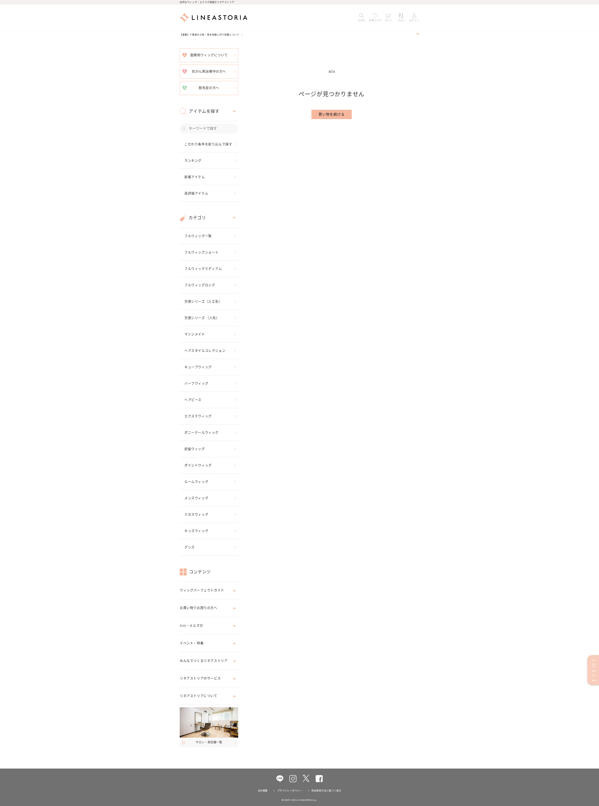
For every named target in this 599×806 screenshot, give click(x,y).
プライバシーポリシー (289, 790)
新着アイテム (194, 177)
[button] (361, 17)
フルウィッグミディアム (203, 269)
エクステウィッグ (198, 416)
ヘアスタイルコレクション (204, 350)
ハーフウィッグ (196, 383)
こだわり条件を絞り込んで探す (208, 144)
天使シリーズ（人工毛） (203, 301)
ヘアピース (192, 400)
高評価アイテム (196, 193)
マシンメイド (194, 334)
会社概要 (263, 790)
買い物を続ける (331, 114)
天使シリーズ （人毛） (201, 318)
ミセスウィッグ (196, 514)
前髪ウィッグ (194, 449)
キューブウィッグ (198, 367)
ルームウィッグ (196, 482)
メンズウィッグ (196, 498)
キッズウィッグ (196, 531)
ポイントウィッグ (198, 465)
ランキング (192, 160)
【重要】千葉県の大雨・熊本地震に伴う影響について (209, 34)
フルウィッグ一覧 (198, 236)
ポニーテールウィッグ (201, 432)
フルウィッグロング (199, 285)
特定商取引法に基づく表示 (326, 790)
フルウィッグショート (201, 252)
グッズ (189, 547)
